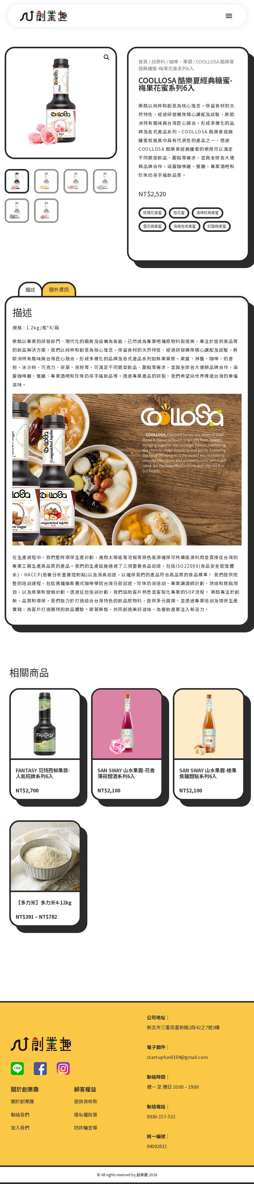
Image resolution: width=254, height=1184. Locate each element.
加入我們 (20, 1127)
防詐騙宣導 (85, 1127)
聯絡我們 (20, 1114)
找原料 (158, 61)
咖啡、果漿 (180, 61)
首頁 (143, 61)
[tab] (30, 290)
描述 (30, 289)
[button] (229, 16)
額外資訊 (59, 289)
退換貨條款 (85, 1101)
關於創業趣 (22, 1101)
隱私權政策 (85, 1114)
